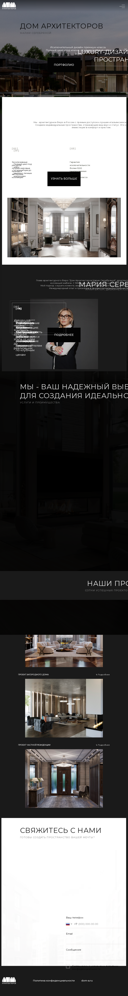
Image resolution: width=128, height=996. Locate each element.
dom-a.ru (87, 980)
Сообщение (73, 949)
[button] (64, 635)
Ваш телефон (74, 917)
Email (69, 933)
